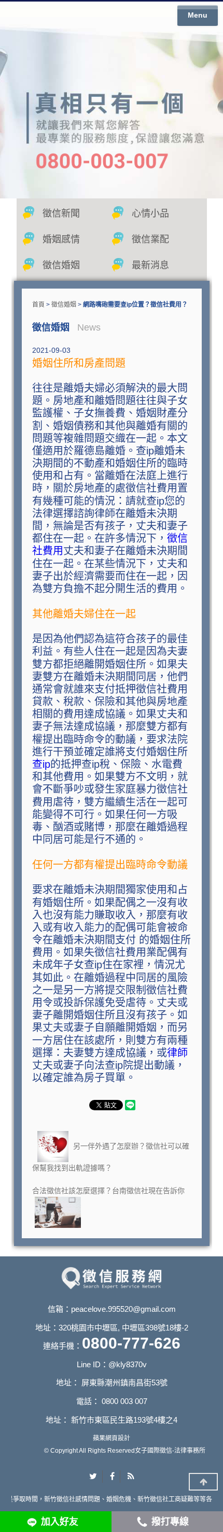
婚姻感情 (61, 239)
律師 (177, 1052)
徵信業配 (150, 239)
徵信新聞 (61, 213)
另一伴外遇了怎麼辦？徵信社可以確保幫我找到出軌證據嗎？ (110, 1156)
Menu (197, 15)
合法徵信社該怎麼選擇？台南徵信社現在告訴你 (108, 1190)
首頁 (38, 304)
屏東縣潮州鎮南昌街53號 (124, 1382)
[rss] (131, 1476)
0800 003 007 (124, 1401)
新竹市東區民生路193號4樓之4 (124, 1419)
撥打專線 (170, 1521)
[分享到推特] (93, 1476)
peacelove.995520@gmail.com (123, 1309)
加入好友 (59, 1521)
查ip (41, 764)
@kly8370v (127, 1364)
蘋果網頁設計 (111, 1438)
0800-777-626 (131, 1343)
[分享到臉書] (112, 1476)
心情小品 (150, 213)
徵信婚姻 (61, 265)
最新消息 (150, 265)
